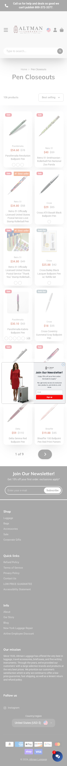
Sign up (49, 397)
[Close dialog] (63, 364)
